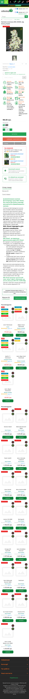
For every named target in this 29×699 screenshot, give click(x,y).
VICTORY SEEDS (11, 67)
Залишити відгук (20, 298)
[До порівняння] (26, 63)
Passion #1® (21, 612)
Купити (14, 134)
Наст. (23, 143)
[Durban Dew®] (8, 418)
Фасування (5, 122)
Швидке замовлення (14, 139)
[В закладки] (22, 63)
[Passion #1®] (21, 603)
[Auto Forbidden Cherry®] (21, 540)
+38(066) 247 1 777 (23, 12)
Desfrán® (21, 580)
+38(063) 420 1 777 (23, 9)
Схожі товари (6, 194)
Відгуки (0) (5, 191)
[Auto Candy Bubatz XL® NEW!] (8, 633)
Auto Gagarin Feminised (17, 161)
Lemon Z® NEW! (7, 519)
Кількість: (5, 127)
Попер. (6, 143)
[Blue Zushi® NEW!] (21, 480)
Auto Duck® (7, 489)
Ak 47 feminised (7, 325)
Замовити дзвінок (22, 13)
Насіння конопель (8, 19)
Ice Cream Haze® (8, 612)
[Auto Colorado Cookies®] (21, 449)
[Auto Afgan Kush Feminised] (21, 347)
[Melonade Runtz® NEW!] (21, 418)
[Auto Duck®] (8, 480)
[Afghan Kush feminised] (21, 316)
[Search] (26, 16)
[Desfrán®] (21, 571)
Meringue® (21, 519)
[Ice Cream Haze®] (8, 603)
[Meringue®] (21, 510)
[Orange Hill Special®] (8, 540)
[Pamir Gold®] (8, 449)
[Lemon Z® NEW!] (8, 510)
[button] (10, 2)
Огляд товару (7, 187)
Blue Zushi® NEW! (21, 489)
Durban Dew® (8, 426)
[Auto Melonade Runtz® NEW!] (8, 571)
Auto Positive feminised (17, 154)
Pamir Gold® (7, 458)
